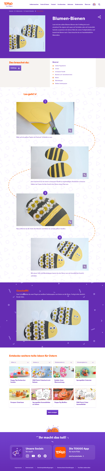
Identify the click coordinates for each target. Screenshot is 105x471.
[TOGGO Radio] (94, 4)
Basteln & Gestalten (29, 11)
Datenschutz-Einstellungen (65, 467)
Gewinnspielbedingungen (45, 467)
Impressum (18, 467)
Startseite (11, 11)
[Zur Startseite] (8, 4)
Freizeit (53, 4)
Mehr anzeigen (52, 412)
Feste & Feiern (44, 4)
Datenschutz (29, 467)
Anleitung (13, 68)
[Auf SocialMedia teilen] (99, 17)
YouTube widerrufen (84, 467)
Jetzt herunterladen (75, 456)
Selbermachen (34, 4)
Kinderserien (79, 4)
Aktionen (70, 4)
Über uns (87, 4)
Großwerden (61, 4)
